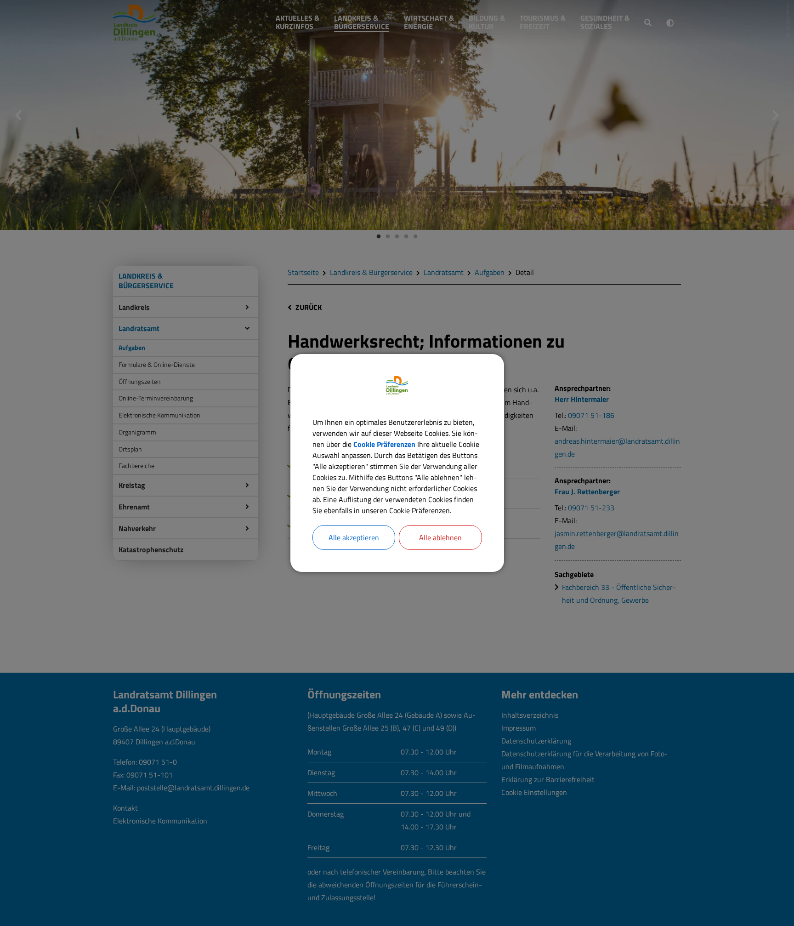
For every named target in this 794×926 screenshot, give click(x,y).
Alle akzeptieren (354, 537)
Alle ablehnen (440, 537)
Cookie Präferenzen (384, 444)
